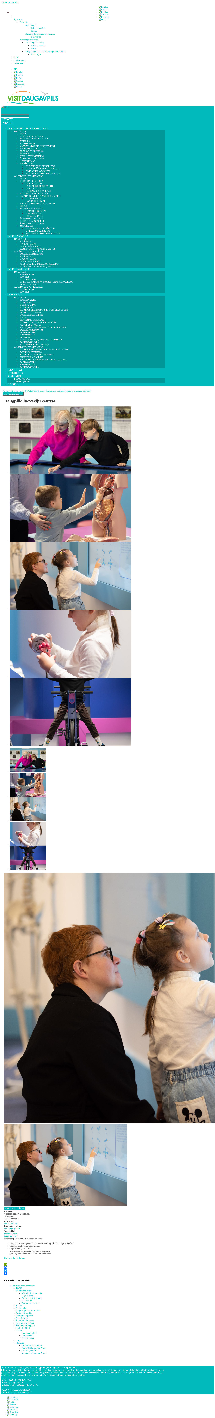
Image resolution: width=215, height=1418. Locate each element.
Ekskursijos (36, 37)
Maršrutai (20, 1343)
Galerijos (15, 376)
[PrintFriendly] (84, 1264)
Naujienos (15, 373)
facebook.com (10, 1234)
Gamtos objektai (29, 1333)
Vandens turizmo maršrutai (43, 233)
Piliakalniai (27, 1300)
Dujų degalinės (29, 367)
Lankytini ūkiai (23, 1328)
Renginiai (15, 369)
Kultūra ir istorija (23, 1291)
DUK (16, 57)
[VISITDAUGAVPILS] (32, 104)
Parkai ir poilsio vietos (32, 1298)
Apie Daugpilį (31, 25)
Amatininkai (21, 1308)
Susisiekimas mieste (31, 315)
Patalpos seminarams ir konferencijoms (44, 310)
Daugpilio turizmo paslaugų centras (40, 34)
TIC (15, 69)
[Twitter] (84, 1270)
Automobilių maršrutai (32, 1345)
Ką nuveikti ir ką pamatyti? (28, 128)
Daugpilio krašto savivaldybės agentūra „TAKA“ (45, 51)
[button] (27, 22)
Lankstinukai (20, 60)
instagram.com (11, 1236)
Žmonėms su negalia (25, 1325)
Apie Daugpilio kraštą (34, 43)
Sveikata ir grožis (24, 1313)
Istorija (34, 31)
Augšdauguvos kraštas (29, 40)
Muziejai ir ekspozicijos (34, 139)
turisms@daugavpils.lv (12, 1382)
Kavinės (24, 292)
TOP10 (88, 391)
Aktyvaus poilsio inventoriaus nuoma (43, 359)
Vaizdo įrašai (22, 381)
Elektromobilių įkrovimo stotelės (41, 340)
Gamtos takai (28, 1335)
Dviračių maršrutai (30, 1350)
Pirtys (18, 1340)
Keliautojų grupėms (36, 391)
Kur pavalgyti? (19, 269)
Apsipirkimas (22, 1318)
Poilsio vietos (28, 1338)
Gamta (19, 1330)
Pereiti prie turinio (10, 2)
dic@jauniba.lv (11, 1224)
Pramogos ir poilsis (24, 1315)
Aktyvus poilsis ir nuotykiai (37, 203)
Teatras (19, 1305)
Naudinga (15, 294)
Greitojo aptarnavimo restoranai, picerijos (46, 282)
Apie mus (18, 19)
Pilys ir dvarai (28, 1295)
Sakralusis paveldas (30, 1303)
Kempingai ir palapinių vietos (37, 266)
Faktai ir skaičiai (38, 28)
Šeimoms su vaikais (54, 391)
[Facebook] (84, 1267)
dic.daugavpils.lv (12, 1229)
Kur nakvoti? (18, 236)
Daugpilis (23, 22)
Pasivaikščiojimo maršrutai (34, 1348)
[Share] (84, 1273)
